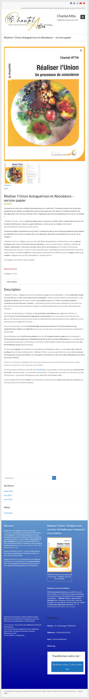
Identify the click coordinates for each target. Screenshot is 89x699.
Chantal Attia (66, 16)
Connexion (8, 513)
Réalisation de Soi (12, 547)
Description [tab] (12, 282)
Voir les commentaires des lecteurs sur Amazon (63, 605)
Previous (7, 185)
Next (6, 188)
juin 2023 (7, 495)
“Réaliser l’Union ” (17, 551)
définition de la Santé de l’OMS (27, 545)
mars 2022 (8, 499)
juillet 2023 (8, 491)
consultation (41, 369)
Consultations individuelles (14, 625)
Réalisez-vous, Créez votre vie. (67, 667)
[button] (81, 51)
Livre (15, 273)
